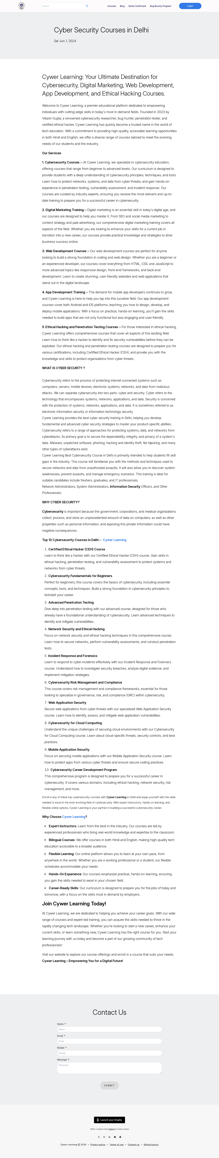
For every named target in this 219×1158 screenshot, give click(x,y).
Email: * (61, 1035)
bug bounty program (160, 6)
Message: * (63, 1059)
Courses (111, 6)
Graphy (112, 1129)
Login (190, 6)
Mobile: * (62, 1047)
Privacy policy (97, 1144)
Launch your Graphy (111, 1120)
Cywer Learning (114, 540)
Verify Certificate (137, 6)
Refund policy (151, 1144)
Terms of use (117, 1144)
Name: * (61, 1023)
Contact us (133, 1144)
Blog (122, 6)
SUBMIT (109, 1085)
